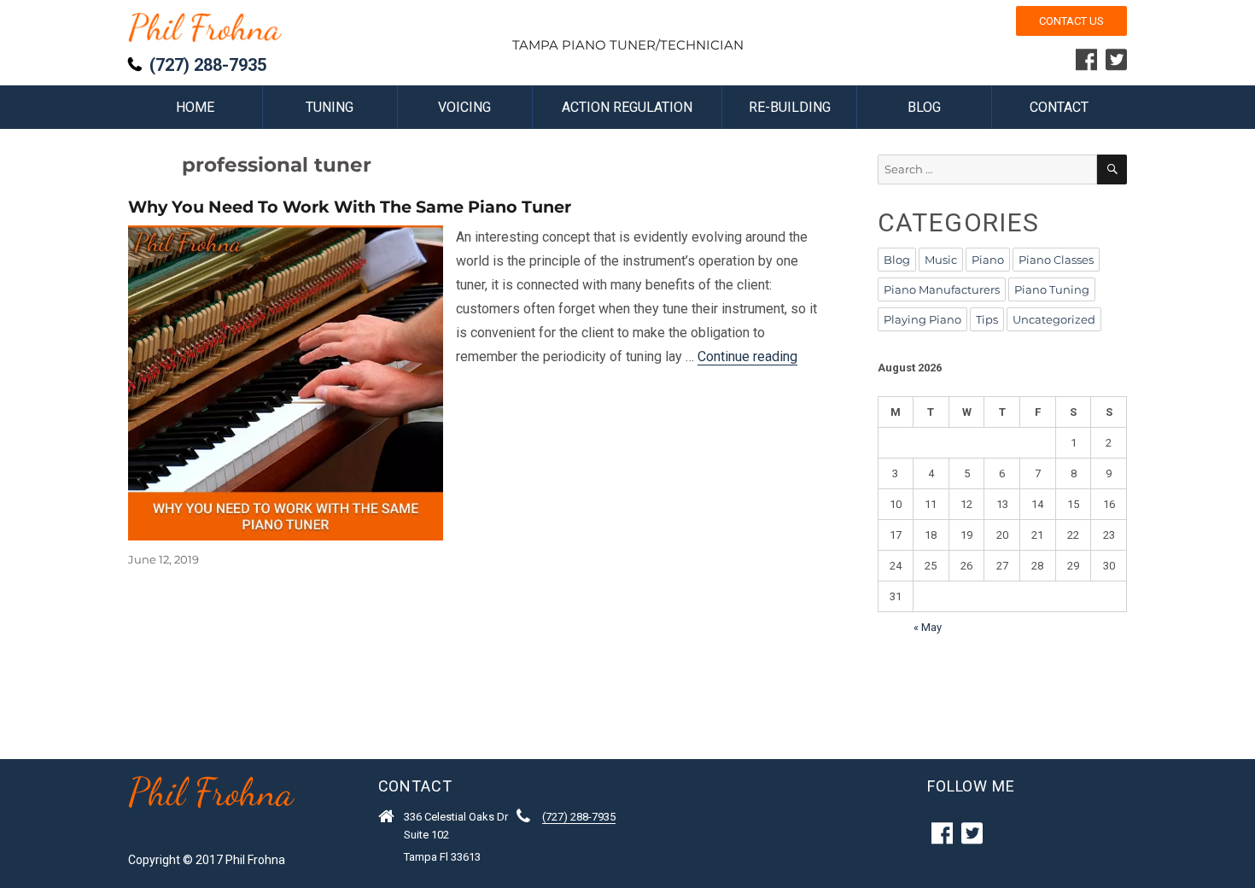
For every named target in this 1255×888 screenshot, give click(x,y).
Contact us (1071, 21)
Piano (988, 259)
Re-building (790, 107)
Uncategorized (1054, 319)
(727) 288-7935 (207, 65)
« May (928, 627)
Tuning (329, 107)
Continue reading (747, 356)
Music (941, 259)
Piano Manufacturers (942, 289)
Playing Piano (922, 319)
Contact (1059, 107)
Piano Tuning (1051, 289)
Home (195, 107)
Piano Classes (1056, 259)
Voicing (464, 107)
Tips (987, 319)
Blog (924, 107)
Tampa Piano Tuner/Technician (628, 45)
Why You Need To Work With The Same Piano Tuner (349, 206)
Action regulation (627, 107)
